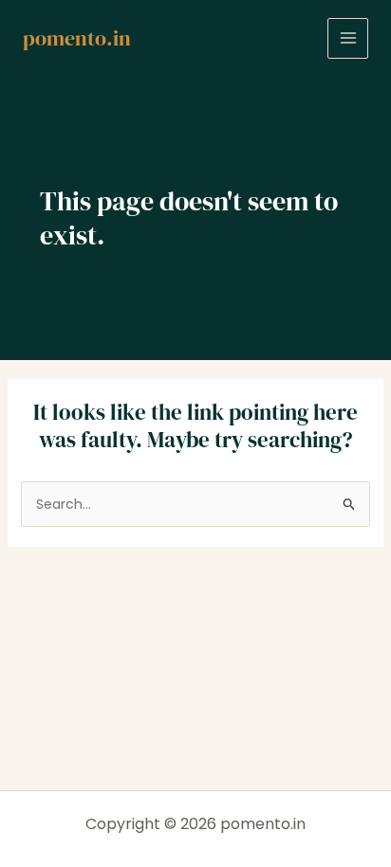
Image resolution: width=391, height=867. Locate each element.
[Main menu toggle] (347, 38)
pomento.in (77, 38)
